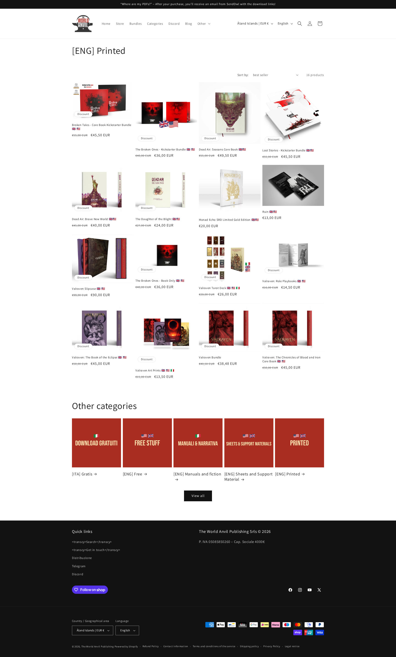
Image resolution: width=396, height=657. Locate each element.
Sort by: (242, 75)
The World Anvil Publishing (97, 646)
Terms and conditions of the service (214, 646)
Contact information (175, 646)
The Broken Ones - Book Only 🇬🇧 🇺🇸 (159, 281)
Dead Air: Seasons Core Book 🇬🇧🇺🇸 (222, 149)
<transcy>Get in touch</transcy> (96, 550)
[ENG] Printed (287, 474)
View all (198, 495)
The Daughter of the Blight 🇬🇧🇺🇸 (157, 219)
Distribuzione (82, 558)
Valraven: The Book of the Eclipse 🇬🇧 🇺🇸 (99, 357)
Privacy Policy (271, 646)
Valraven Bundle (210, 357)
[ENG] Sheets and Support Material (248, 476)
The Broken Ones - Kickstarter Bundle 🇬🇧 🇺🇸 (165, 149)
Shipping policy (249, 646)
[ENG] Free (132, 474)
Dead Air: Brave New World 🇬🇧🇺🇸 (94, 219)
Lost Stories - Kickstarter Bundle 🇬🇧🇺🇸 (288, 150)
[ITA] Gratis (82, 474)
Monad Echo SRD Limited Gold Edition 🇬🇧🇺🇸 (229, 220)
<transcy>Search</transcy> (92, 542)
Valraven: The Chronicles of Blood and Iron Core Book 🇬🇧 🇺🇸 (291, 359)
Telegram (79, 566)
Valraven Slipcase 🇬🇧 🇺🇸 (88, 289)
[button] (203, 23)
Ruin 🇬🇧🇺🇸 (269, 212)
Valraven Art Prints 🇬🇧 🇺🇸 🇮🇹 (154, 370)
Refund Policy (151, 646)
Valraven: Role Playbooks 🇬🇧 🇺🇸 (284, 281)
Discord (77, 574)
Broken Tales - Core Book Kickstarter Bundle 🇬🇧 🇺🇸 (101, 127)
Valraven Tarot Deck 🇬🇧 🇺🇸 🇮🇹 (219, 288)
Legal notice (292, 646)
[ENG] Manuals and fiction (197, 474)
